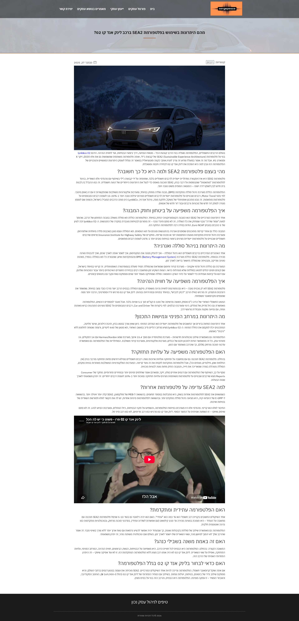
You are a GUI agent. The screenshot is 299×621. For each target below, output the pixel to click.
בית (152, 9)
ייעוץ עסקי (117, 9)
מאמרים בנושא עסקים (91, 9)
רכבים (210, 62)
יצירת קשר (66, 9)
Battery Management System (159, 256)
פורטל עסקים (136, 9)
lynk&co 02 (84, 152)
